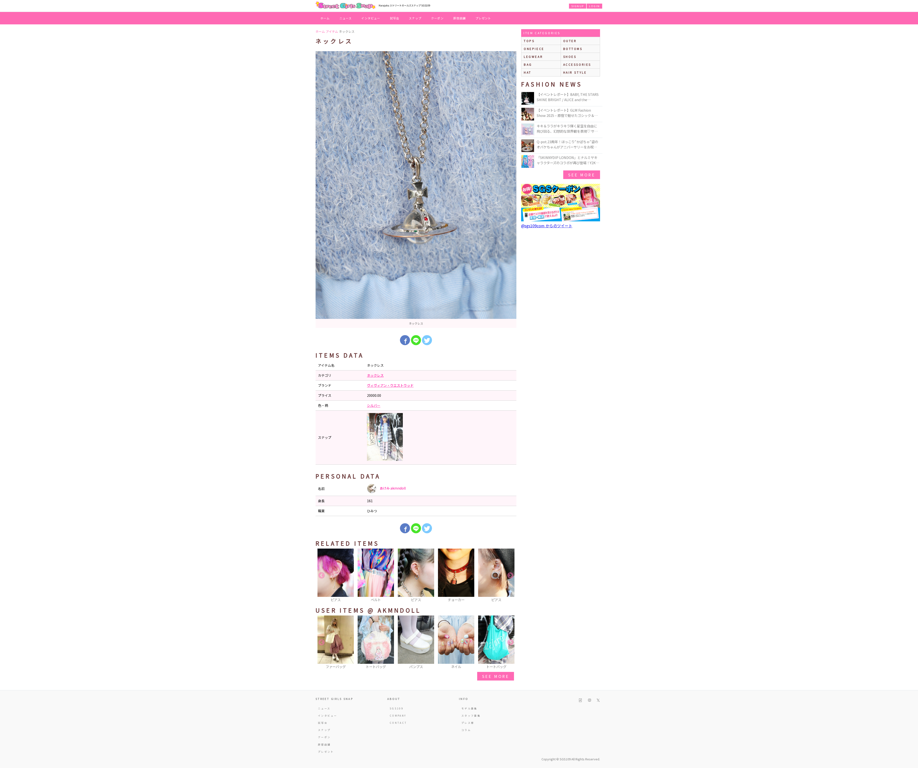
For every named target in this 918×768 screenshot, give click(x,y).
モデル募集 (469, 708)
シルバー (373, 405)
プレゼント (483, 18)
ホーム (325, 18)
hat (527, 72)
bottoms (573, 49)
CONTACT (398, 722)
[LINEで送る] (416, 340)
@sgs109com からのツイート (546, 226)
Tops (529, 41)
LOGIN (594, 6)
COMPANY (398, 715)
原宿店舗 (459, 18)
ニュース (345, 18)
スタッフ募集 (471, 715)
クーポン (437, 18)
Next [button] (510, 575)
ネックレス (375, 375)
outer (570, 41)
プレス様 (467, 722)
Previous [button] (321, 575)
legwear (533, 56)
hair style (575, 72)
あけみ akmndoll (392, 488)
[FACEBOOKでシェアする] (405, 340)
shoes (570, 56)
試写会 (394, 18)
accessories (577, 64)
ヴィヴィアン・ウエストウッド (390, 385)
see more (495, 676)
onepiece (534, 49)
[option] (416, 189)
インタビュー (370, 18)
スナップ (415, 18)
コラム (466, 730)
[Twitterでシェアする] (427, 340)
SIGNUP (577, 6)
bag (528, 64)
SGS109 (397, 708)
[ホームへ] (345, 5)
